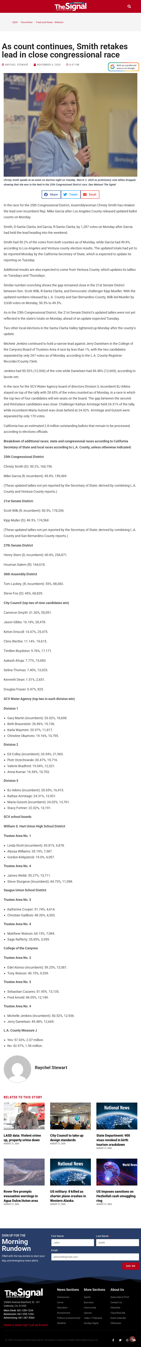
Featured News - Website (49, 22)
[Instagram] (127, 1340)
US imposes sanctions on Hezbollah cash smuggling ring (115, 1196)
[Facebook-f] (113, 1340)
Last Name (102, 1236)
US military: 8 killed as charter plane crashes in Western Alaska (68, 1196)
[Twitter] (120, 1340)
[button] (11, 7)
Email (54, 1250)
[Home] (8, 22)
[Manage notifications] (132, 1339)
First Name (57, 1236)
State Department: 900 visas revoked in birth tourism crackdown (113, 1140)
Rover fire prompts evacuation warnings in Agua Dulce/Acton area (21, 1196)
